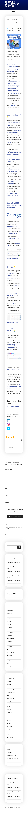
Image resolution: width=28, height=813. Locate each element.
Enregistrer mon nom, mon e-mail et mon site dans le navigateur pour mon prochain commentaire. (14, 511)
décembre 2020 (10, 652)
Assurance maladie (11, 690)
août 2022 (9, 644)
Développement (10, 706)
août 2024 (9, 613)
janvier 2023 (10, 632)
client (8, 695)
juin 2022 (9, 649)
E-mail (7, 495)
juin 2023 (9, 618)
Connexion (9, 752)
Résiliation (9, 732)
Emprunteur (9, 712)
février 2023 (10, 630)
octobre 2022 (10, 641)
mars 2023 (9, 627)
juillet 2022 (9, 646)
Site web (7, 502)
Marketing (9, 718)
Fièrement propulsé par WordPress (13, 807)
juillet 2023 (9, 616)
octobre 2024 (10, 610)
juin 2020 (9, 658)
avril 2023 (9, 624)
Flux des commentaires (12, 758)
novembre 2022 (10, 638)
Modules (9, 720)
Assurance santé (11, 692)
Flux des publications (12, 755)
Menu (14, 11)
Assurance (9, 687)
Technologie (10, 734)
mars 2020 (9, 666)
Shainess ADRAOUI (12, 20)
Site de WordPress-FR (12, 761)
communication (10, 698)
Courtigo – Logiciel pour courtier (12, 4)
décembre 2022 (10, 635)
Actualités (9, 681)
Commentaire (9, 469)
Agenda (9, 684)
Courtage (9, 701)
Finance (8, 715)
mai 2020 (9, 661)
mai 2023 (9, 621)
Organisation (13, 446)
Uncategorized (10, 737)
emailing (9, 709)
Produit (11, 447)
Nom (6, 488)
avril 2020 (9, 663)
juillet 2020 (9, 655)
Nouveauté (9, 723)
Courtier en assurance (12, 704)
